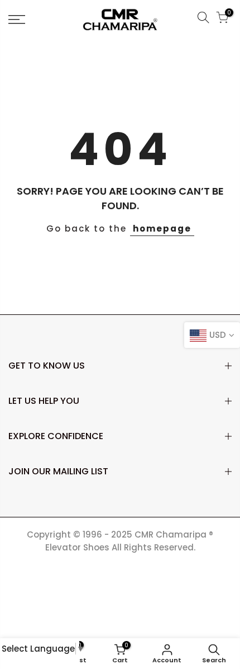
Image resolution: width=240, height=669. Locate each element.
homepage (162, 228)
